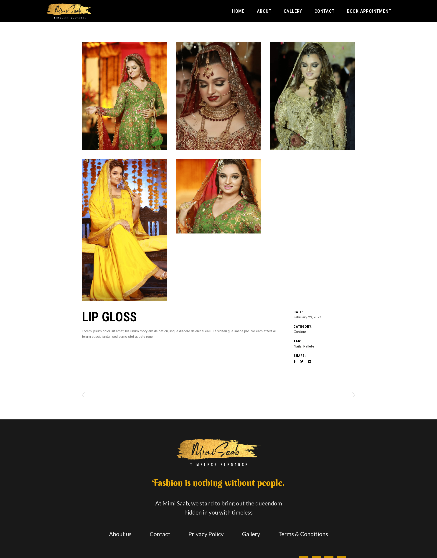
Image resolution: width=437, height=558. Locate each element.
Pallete (308, 346)
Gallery (251, 533)
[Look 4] (124, 96)
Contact (160, 533)
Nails (297, 346)
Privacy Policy (206, 533)
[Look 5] (218, 196)
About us (120, 533)
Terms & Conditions (303, 533)
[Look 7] (313, 96)
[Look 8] (218, 96)
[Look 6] (124, 230)
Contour (300, 332)
